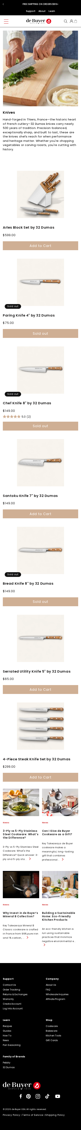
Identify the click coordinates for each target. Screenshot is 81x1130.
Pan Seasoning (12, 1045)
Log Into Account (13, 1008)
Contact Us (9, 984)
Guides (7, 1030)
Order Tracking (11, 989)
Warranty (8, 999)
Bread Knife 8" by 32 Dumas (28, 583)
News (6, 1040)
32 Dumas (9, 1067)
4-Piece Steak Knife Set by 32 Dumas (36, 759)
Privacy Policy (11, 1115)
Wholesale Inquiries (57, 994)
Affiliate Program (55, 999)
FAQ (48, 989)
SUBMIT (43, 42)
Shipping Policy (55, 1115)
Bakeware (51, 1030)
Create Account (12, 1003)
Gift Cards (52, 1040)
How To (7, 1035)
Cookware (52, 1026)
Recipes (7, 1026)
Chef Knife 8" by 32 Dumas (27, 403)
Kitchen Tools (53, 1035)
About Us (51, 984)
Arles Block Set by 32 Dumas (28, 227)
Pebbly (6, 1062)
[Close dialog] (60, 4)
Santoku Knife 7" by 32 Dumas (30, 496)
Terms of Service (32, 1115)
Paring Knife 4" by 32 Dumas (29, 315)
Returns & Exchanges (15, 994)
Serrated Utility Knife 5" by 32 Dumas (36, 671)
